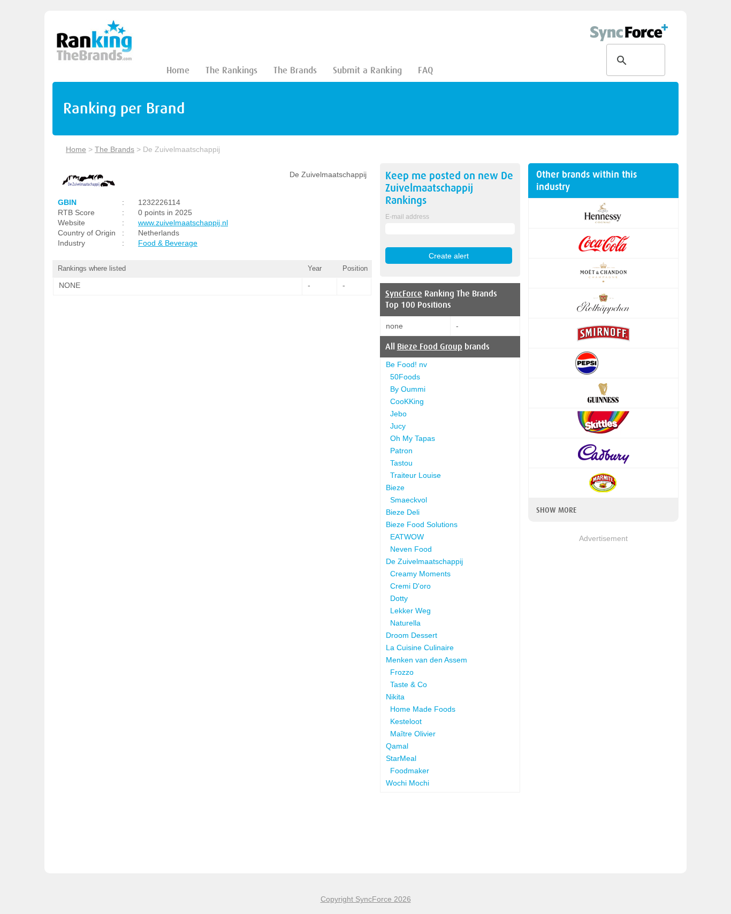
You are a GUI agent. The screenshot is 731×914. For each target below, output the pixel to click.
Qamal (397, 746)
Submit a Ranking (367, 70)
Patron (401, 450)
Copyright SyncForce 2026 (366, 899)
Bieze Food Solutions (422, 524)
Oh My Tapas (412, 438)
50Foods (405, 376)
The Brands (295, 70)
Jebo (398, 413)
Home (177, 70)
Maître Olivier (413, 733)
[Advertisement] (603, 704)
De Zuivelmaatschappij (424, 561)
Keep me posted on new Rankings (449, 188)
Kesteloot (406, 721)
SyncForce (403, 294)
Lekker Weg (410, 610)
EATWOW (407, 536)
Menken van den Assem (426, 660)
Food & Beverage (167, 243)
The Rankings (231, 70)
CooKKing (407, 401)
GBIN (67, 202)
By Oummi (407, 389)
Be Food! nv (406, 364)
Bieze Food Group (429, 347)
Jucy (398, 426)
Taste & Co (408, 684)
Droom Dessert (411, 635)
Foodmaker (409, 770)
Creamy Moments (420, 573)
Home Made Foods (422, 709)
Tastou (401, 463)
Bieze (395, 487)
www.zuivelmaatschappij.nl (183, 222)
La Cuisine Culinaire (420, 647)
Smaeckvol (408, 500)
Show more (556, 510)
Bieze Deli (403, 512)
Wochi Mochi (407, 783)
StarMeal (401, 758)
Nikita (395, 696)
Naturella (405, 623)
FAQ (425, 70)
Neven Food (411, 549)
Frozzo (402, 672)
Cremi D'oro (410, 586)
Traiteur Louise (415, 475)
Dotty (399, 598)
